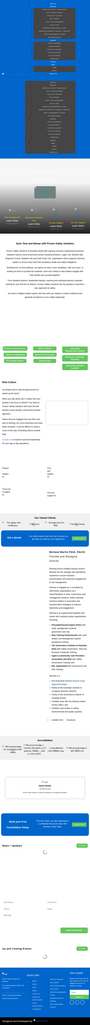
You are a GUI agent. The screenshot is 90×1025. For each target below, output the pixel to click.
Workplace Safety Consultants (54, 9)
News (53, 64)
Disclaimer (15, 998)
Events (53, 61)
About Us (53, 3)
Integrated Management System (54, 28)
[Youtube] (77, 1002)
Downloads (54, 58)
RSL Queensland (59, 666)
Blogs (54, 70)
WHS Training (54, 18)
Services (53, 6)
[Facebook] (72, 1002)
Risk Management (54, 37)
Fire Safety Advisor (54, 15)
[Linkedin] (82, 1002)
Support (53, 40)
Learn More (12, 220)
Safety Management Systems (54, 34)
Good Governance (54, 43)
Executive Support (54, 49)
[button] (50, 79)
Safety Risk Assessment (54, 22)
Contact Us (53, 73)
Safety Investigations (54, 12)
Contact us (7, 440)
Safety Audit (54, 25)
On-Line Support (54, 55)
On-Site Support (54, 52)
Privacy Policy (6, 998)
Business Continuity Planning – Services (54, 31)
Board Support (54, 46)
